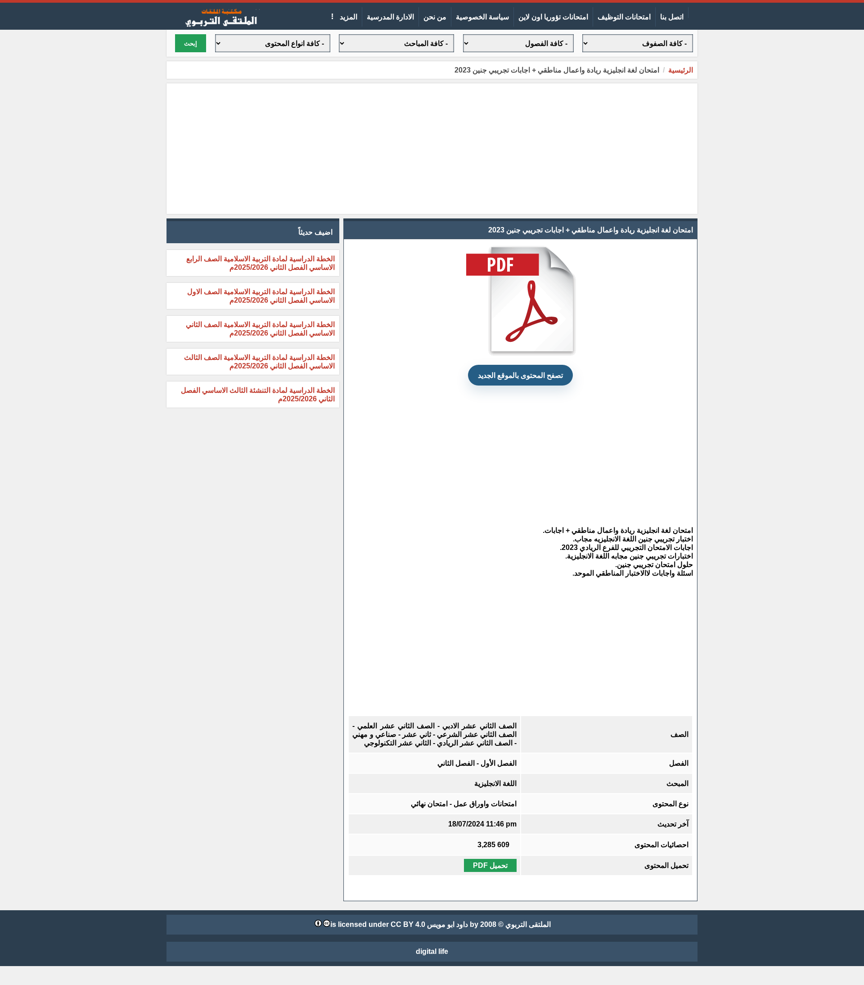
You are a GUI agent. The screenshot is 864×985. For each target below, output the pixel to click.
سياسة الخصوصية (482, 17)
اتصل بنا (672, 17)
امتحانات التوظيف (624, 17)
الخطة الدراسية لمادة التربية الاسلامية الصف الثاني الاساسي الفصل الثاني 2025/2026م (260, 329)
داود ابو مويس (447, 924)
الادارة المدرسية (390, 17)
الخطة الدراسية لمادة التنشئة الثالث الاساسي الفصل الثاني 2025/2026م (258, 394)
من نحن (434, 17)
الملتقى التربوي (528, 924)
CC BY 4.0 (408, 924)
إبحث (190, 43)
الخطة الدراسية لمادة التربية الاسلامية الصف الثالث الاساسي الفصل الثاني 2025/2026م (259, 362)
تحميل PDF (490, 865)
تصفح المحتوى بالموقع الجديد (520, 375)
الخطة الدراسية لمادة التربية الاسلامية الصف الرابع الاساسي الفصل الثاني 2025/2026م (260, 263)
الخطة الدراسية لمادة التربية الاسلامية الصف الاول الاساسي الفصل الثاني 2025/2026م (261, 296)
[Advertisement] (432, 149)
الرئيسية (680, 70)
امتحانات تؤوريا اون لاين (553, 17)
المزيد (347, 17)
